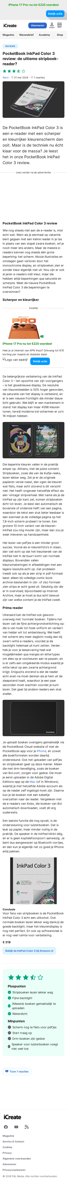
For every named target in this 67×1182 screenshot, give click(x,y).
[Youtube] (16, 1127)
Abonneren (37, 25)
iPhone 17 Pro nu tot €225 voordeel (27, 343)
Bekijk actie (55, 13)
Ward (5, 77)
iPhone (41, 751)
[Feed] (26, 1127)
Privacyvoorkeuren (14, 1169)
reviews (10, 46)
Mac (32, 781)
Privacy (7, 1152)
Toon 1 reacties (19, 1071)
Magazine (8, 1135)
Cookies (7, 1147)
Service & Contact (13, 1141)
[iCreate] (10, 25)
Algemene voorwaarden (17, 1158)
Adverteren (9, 1164)
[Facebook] (6, 1127)
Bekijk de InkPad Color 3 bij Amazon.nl (29, 950)
